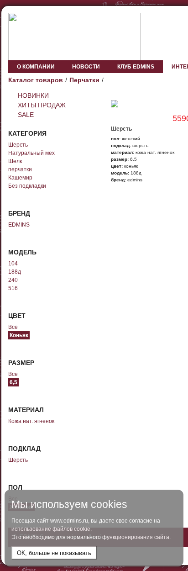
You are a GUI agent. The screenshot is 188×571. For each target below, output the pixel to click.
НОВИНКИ (33, 95)
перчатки (20, 169)
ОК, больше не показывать (54, 553)
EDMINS (19, 225)
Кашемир (20, 177)
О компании (36, 66)
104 (13, 263)
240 (13, 280)
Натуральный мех (31, 153)
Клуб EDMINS (135, 66)
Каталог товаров (35, 80)
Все (13, 327)
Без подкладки (27, 186)
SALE (26, 114)
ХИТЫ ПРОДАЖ (42, 105)
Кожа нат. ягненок (31, 421)
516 (13, 288)
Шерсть (18, 145)
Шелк (15, 161)
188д (14, 272)
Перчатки (84, 80)
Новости (86, 66)
